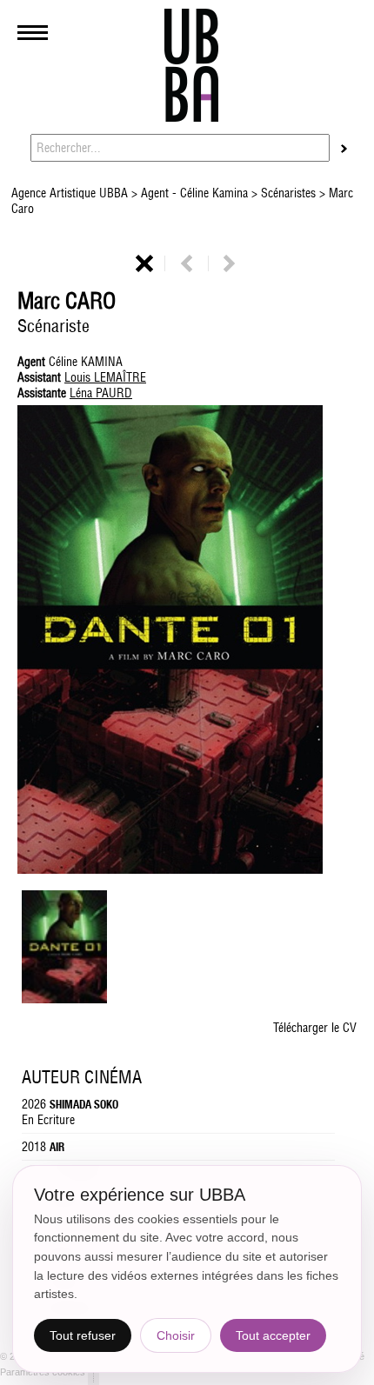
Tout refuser (83, 1335)
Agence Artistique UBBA (71, 193)
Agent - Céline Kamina (194, 193)
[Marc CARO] (64, 999)
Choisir (176, 1335)
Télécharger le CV (315, 1027)
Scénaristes (288, 193)
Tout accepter (273, 1335)
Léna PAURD (101, 393)
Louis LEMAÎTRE (105, 377)
